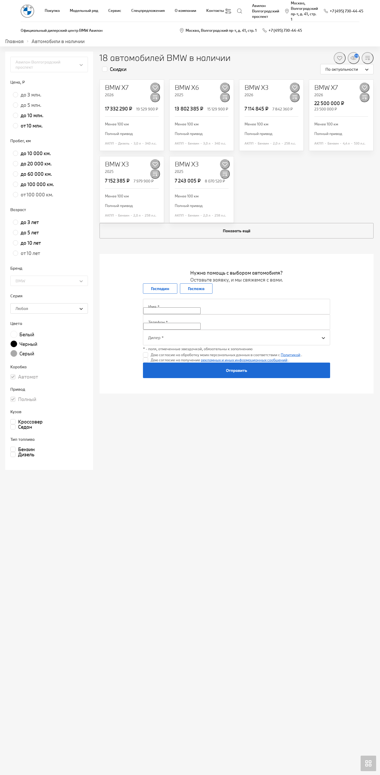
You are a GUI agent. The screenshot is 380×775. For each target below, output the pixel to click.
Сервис (114, 10)
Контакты (215, 10)
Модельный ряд (84, 10)
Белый (26, 334)
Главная (14, 41)
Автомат (28, 376)
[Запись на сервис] (228, 11)
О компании (185, 10)
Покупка (52, 10)
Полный (27, 399)
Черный (28, 344)
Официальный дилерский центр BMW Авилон (62, 30)
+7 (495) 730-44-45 (285, 30)
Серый (26, 353)
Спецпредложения (148, 10)
